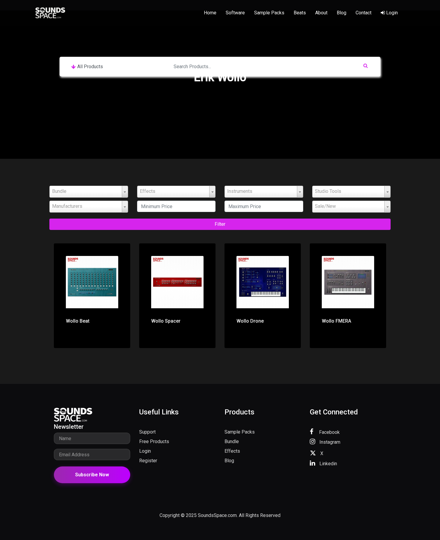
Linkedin (327, 463)
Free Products (154, 441)
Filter (220, 224)
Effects (232, 451)
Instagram (329, 442)
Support (147, 432)
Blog (341, 13)
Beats (300, 13)
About (321, 13)
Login (391, 13)
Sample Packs (269, 13)
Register (148, 460)
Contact (363, 13)
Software (235, 13)
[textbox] (89, 191)
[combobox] (88, 192)
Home (210, 13)
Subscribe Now (92, 475)
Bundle (231, 441)
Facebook (329, 432)
